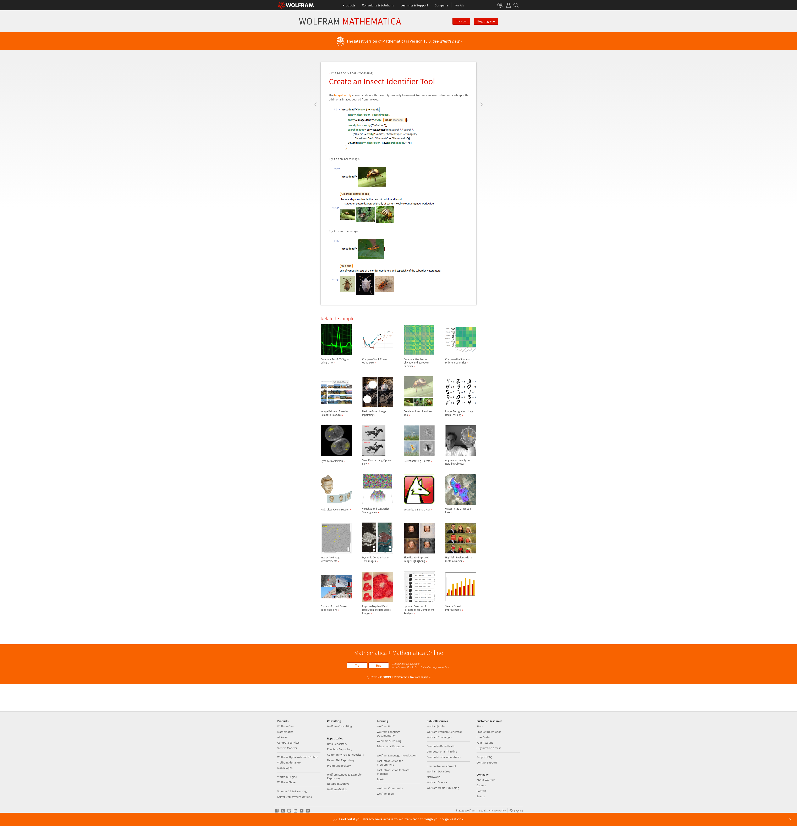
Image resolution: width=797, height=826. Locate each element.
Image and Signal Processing (352, 73)
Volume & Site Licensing (292, 791)
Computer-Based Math (441, 746)
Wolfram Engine (287, 777)
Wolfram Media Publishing (443, 788)
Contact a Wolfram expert (413, 677)
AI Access (282, 737)
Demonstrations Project (441, 766)
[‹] (315, 79)
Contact (481, 791)
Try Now (461, 21)
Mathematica (285, 732)
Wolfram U (383, 726)
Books (381, 779)
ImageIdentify (343, 95)
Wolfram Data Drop (439, 771)
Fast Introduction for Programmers (390, 762)
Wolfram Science (437, 782)
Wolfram (350, 21)
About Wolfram (486, 780)
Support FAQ (484, 757)
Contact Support (487, 762)
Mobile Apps (284, 768)
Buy (378, 665)
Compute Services (288, 742)
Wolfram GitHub (337, 789)
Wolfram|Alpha (436, 726)
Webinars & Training (389, 741)
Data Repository (337, 744)
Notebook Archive (338, 784)
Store (480, 726)
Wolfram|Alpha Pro (289, 762)
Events (481, 796)
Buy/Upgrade (486, 21)
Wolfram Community (390, 788)
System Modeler (287, 748)
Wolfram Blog (385, 793)
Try (357, 665)
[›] (481, 79)
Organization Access (489, 748)
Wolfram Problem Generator (444, 732)
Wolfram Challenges (439, 737)
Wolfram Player (286, 782)
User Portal (483, 737)
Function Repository (339, 749)
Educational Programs (390, 746)
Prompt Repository (339, 765)
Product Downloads (489, 732)
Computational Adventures (444, 757)
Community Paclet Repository (345, 754)
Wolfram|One (285, 726)
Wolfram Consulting (339, 726)
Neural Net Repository (340, 760)
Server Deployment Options (294, 797)
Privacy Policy (497, 810)
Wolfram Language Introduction (397, 755)
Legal (482, 810)
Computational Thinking (442, 751)
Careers (481, 785)
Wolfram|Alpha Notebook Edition (297, 757)
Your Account (485, 742)
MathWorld (433, 777)
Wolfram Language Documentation (388, 733)
